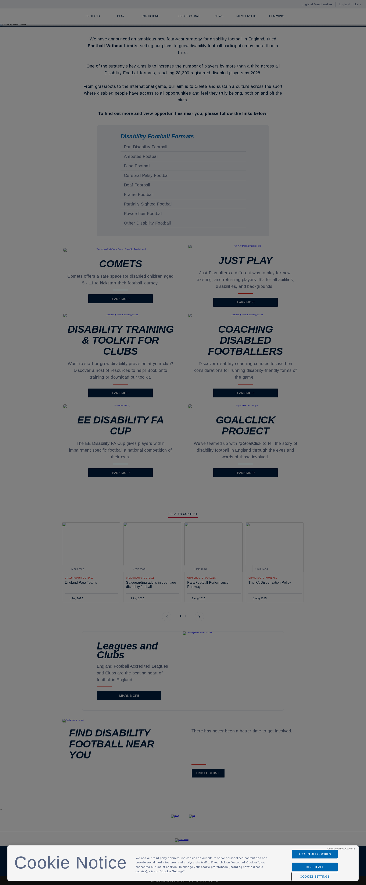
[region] (183, 863)
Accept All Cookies (315, 854)
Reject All (314, 867)
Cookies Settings (314, 876)
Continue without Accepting (341, 848)
